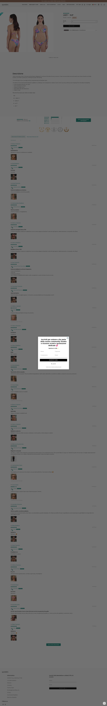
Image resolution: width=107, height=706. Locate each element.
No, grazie (53, 363)
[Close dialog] (67, 338)
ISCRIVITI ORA (53, 360)
